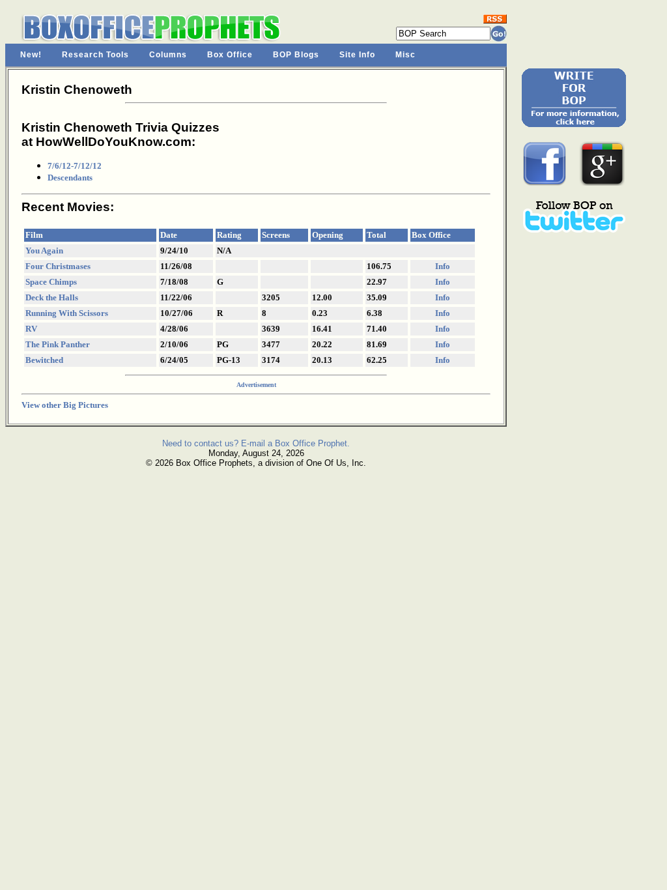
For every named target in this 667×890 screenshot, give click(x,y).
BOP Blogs (296, 54)
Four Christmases (58, 266)
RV (31, 329)
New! (31, 54)
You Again (44, 250)
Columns (168, 54)
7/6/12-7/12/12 (75, 166)
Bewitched (44, 360)
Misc (405, 54)
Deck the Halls (51, 297)
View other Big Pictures (64, 405)
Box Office (230, 54)
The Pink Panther (57, 344)
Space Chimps (51, 282)
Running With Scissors (66, 313)
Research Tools (95, 54)
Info (442, 266)
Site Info (357, 54)
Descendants (70, 177)
